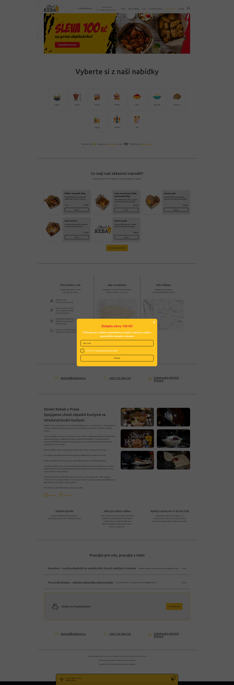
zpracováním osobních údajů (106, 350)
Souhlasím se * (102, 350)
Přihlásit (117, 358)
